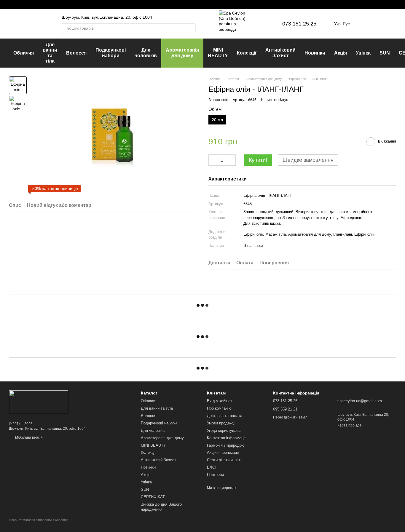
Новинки (314, 52)
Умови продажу (221, 423)
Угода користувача (223, 430)
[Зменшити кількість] (213, 160)
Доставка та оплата (224, 415)
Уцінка (363, 52)
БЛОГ (212, 467)
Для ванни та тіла (50, 52)
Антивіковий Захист (280, 52)
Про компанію (219, 408)
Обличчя (23, 52)
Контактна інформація (226, 438)
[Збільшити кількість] (231, 160)
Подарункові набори (110, 52)
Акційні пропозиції (223, 452)
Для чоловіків (146, 52)
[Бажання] (360, 23)
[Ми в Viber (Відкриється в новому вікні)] (32, 4)
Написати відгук (274, 100)
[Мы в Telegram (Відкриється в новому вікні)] (25, 4)
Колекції (246, 52)
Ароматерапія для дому (182, 52)
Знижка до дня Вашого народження (161, 507)
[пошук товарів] (191, 28)
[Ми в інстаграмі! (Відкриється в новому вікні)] (18, 4)
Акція (340, 52)
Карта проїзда (349, 425)
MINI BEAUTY (218, 52)
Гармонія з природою (226, 445)
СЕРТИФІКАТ (153, 497)
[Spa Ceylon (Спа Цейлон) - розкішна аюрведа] (38, 402)
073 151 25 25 (299, 23)
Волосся (76, 52)
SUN (385, 52)
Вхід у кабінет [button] (219, 401)
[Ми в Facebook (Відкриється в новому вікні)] (11, 4)
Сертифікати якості (224, 460)
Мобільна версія (28, 437)
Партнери (215, 474)
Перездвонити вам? (290, 417)
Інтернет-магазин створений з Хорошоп (38, 520)
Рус (346, 24)
